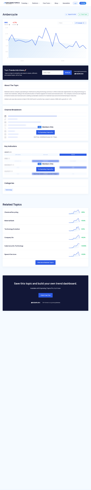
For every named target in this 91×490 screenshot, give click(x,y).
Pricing (83, 3)
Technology (9, 190)
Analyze (67, 72)
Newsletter (66, 3)
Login (75, 3)
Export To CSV (72, 14)
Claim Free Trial (45, 295)
